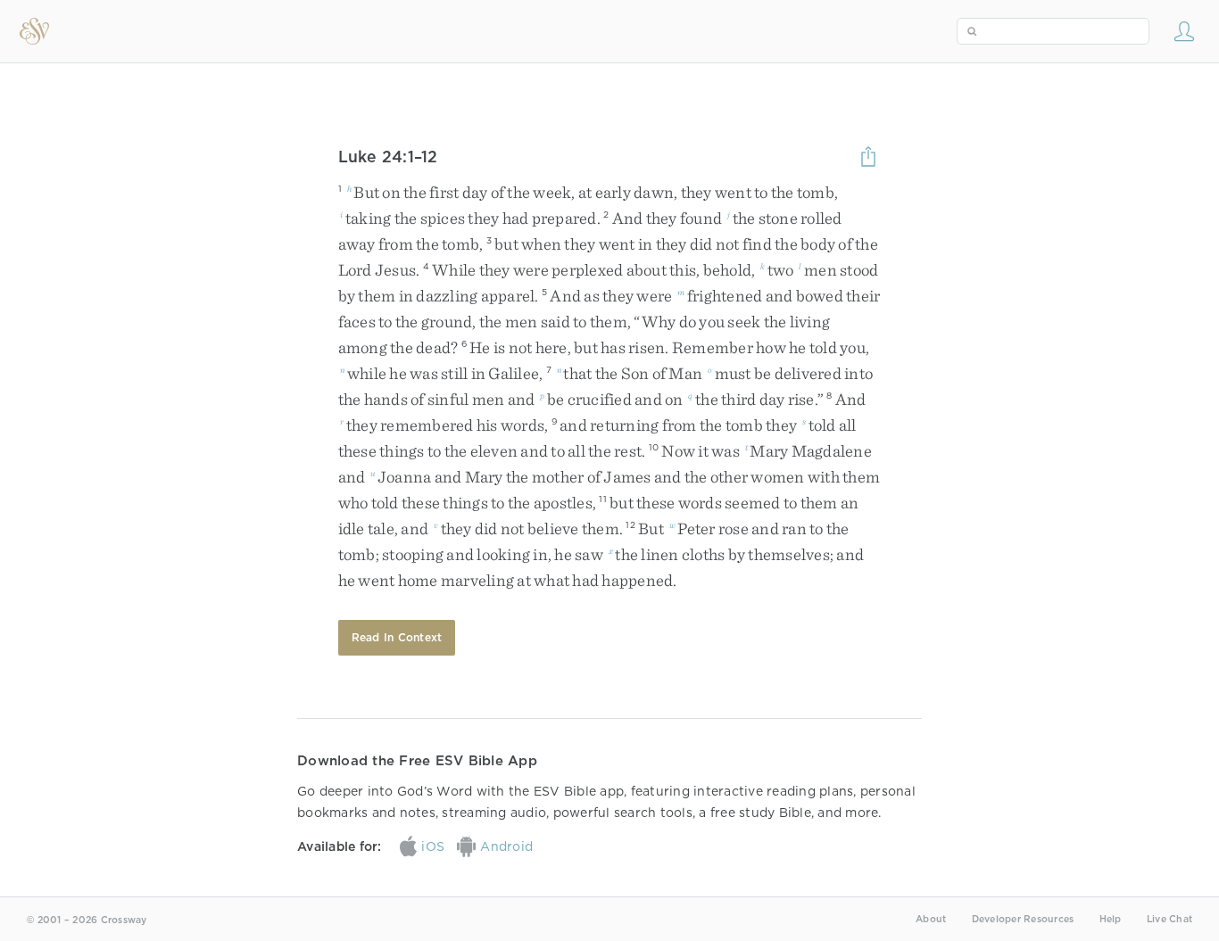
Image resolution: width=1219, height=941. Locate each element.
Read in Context (397, 637)
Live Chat (1169, 919)
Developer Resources (1023, 919)
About (931, 919)
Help (1110, 919)
